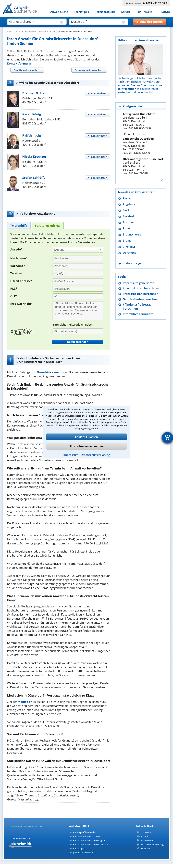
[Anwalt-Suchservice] (22, 9)
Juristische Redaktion (83, 852)
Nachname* (18, 258)
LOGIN (165, 12)
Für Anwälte (144, 12)
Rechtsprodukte (105, 12)
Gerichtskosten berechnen (141, 299)
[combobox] (78, 250)
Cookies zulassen (86, 437)
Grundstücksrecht (50, 372)
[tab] (27, 70)
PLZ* (13, 288)
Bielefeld (128, 216)
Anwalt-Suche (59, 12)
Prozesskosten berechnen (140, 294)
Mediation (25, 702)
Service (126, 12)
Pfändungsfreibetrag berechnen (137, 306)
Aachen (127, 198)
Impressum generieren (138, 283)
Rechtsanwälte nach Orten (86, 836)
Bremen (128, 240)
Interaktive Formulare (138, 314)
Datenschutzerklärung (95, 455)
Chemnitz (129, 246)
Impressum (71, 455)
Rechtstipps (81, 12)
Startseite (146, 832)
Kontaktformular (19, 63)
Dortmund (129, 253)
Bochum (128, 222)
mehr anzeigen (133, 263)
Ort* (13, 296)
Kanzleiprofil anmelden (84, 832)
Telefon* (16, 273)
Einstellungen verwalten (86, 446)
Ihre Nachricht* (21, 304)
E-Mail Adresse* (21, 281)
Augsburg (129, 204)
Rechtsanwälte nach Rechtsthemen (90, 844)
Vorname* (17, 266)
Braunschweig (132, 234)
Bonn (126, 228)
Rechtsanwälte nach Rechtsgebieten (91, 840)
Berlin (126, 210)
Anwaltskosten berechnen (141, 288)
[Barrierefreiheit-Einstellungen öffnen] (167, 437)
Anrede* (16, 249)
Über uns (145, 848)
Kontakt (145, 836)
